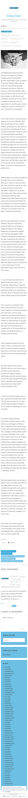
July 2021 (7, 677)
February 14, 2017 (6, 31)
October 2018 (9, 741)
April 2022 (8, 669)
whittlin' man (18, 561)
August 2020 (8, 694)
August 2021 (8, 675)
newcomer (12, 558)
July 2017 (7, 773)
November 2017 (9, 764)
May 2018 (7, 752)
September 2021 (9, 673)
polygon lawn (7, 561)
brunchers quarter (8, 556)
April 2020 (8, 703)
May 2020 (7, 701)
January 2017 (8, 786)
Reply (14, 606)
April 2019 (8, 728)
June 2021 (7, 680)
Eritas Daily (14, 16)
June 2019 (7, 724)
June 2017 (7, 775)
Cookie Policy (8, 791)
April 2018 (8, 754)
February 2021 (9, 688)
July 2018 (7, 747)
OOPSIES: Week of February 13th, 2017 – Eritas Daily (17, 580)
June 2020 (7, 699)
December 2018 (9, 737)
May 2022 (7, 667)
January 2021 (8, 690)
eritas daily (20, 556)
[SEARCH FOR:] (14, 640)
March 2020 (8, 705)
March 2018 (8, 756)
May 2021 (7, 682)
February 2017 (9, 783)
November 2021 (9, 671)
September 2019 (9, 718)
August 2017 (8, 771)
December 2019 (9, 711)
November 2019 (9, 713)
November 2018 (9, 739)
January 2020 (8, 709)
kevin (4, 558)
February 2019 (9, 733)
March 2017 (8, 781)
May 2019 (7, 726)
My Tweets (6, 654)
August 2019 (8, 720)
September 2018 (9, 743)
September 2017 (9, 769)
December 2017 (9, 762)
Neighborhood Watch (9, 551)
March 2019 (8, 730)
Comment (21, 629)
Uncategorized (7, 553)
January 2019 (8, 735)
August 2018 (8, 745)
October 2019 (9, 716)
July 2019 (7, 722)
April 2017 (8, 779)
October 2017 (9, 766)
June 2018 (7, 749)
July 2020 (7, 697)
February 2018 (9, 758)
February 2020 (9, 707)
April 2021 (8, 684)
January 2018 (8, 760)
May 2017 (7, 777)
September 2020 (9, 692)
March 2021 (8, 686)
